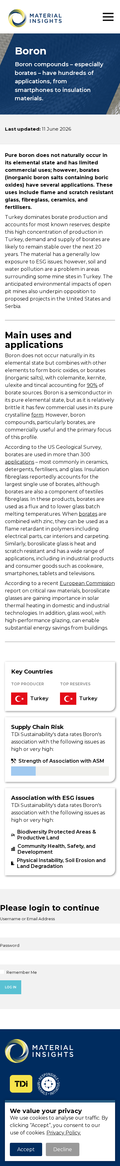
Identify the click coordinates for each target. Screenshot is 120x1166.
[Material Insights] (54, 18)
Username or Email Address (27, 919)
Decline (62, 1149)
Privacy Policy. (63, 1133)
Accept (26, 1149)
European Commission (87, 583)
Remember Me (21, 972)
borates (88, 514)
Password (9, 945)
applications (19, 462)
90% (92, 385)
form (37, 415)
